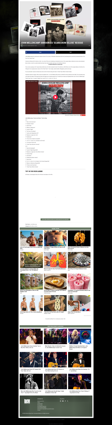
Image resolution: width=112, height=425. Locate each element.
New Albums (32, 226)
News (36, 226)
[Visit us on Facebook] (66, 401)
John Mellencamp (29, 56)
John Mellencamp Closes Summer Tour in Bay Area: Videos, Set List (31, 346)
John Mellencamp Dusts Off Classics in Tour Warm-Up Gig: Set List (54, 370)
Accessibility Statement (41, 406)
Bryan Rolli (25, 45)
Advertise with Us (40, 401)
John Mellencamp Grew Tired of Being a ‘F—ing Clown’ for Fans (79, 391)
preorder (30, 71)
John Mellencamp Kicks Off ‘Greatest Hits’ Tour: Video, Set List (31, 370)
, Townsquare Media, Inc (37, 413)
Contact (38, 410)
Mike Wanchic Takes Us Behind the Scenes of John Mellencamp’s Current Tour (55, 346)
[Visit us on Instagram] (61, 401)
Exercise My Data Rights (41, 407)
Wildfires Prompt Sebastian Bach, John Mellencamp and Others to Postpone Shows (78, 347)
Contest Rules (40, 403)
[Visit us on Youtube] (63, 401)
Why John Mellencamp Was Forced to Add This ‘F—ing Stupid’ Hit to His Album (31, 391)
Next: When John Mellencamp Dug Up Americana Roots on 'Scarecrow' (55, 219)
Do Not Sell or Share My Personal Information (45, 408)
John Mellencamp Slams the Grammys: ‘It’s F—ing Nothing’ (79, 370)
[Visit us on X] (68, 401)
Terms (38, 402)
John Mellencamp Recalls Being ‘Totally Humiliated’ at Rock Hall (54, 391)
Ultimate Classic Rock (74, 115)
